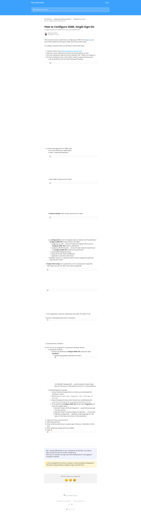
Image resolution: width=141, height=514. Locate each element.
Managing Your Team (79, 19)
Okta (89, 40)
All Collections (48, 19)
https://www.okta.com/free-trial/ (72, 51)
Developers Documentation (63, 501)
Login (107, 2)
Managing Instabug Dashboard (62, 19)
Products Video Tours (79, 501)
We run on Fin (71, 509)
